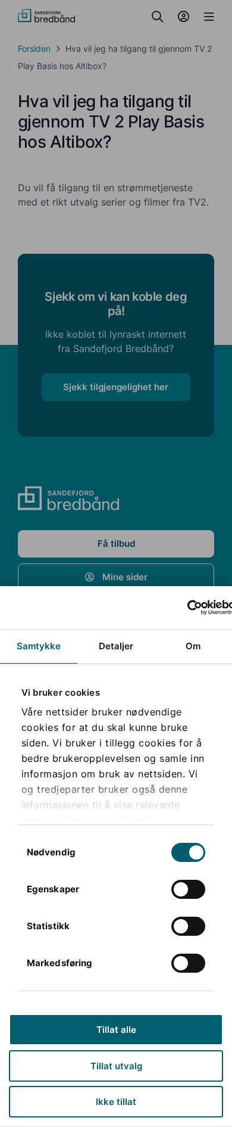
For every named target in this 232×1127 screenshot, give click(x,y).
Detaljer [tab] (116, 646)
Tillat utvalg (116, 1066)
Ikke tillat (116, 1101)
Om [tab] (193, 646)
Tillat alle (116, 1029)
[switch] (188, 889)
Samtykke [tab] (39, 646)
